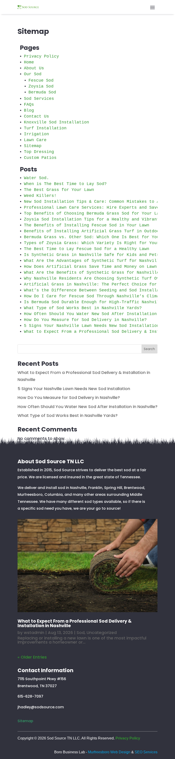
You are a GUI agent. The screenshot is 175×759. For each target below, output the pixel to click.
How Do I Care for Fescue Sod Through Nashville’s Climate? (95, 296)
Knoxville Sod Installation (56, 122)
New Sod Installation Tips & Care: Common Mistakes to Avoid (96, 201)
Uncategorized (102, 632)
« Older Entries (32, 657)
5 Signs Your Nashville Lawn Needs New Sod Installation (91, 325)
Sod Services (39, 98)
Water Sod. (36, 178)
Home (29, 62)
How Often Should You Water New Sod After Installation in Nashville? (87, 406)
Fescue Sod (41, 80)
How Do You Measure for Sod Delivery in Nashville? (85, 320)
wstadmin (34, 632)
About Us (34, 68)
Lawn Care (35, 140)
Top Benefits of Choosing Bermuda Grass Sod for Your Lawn (94, 213)
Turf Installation (45, 128)
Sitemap (32, 146)
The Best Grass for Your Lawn (59, 190)
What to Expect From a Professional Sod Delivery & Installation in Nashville (75, 623)
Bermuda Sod (42, 92)
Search (149, 349)
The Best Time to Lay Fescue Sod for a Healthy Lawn (86, 249)
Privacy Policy (41, 56)
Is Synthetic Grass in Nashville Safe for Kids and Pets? (93, 255)
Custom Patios (40, 157)
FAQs (29, 104)
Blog (29, 110)
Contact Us (36, 116)
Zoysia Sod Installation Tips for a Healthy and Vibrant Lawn (98, 219)
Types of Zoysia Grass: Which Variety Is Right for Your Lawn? (99, 243)
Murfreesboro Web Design (109, 752)
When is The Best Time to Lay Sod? (65, 184)
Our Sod (32, 74)
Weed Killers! (40, 195)
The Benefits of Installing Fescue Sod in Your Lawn (86, 225)
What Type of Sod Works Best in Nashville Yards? (83, 308)
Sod (81, 632)
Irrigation (36, 134)
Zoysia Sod (41, 86)
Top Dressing (39, 152)
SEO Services (146, 752)
